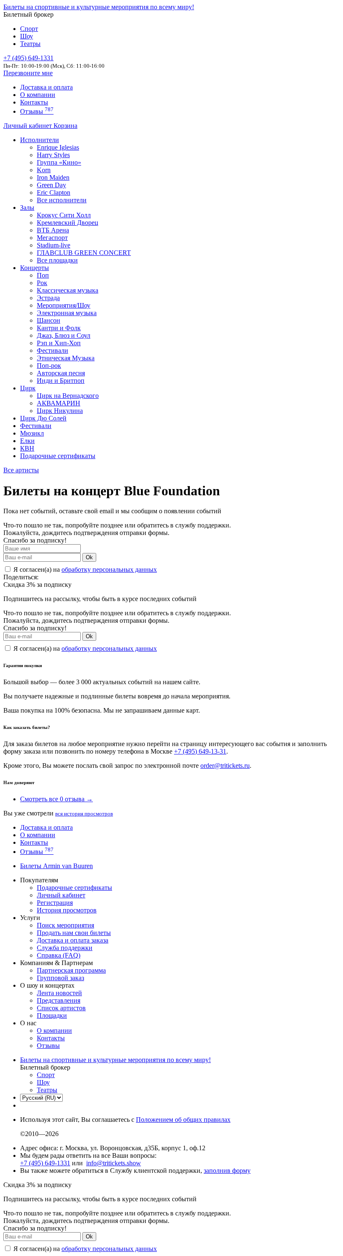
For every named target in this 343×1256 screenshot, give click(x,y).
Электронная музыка (67, 312)
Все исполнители (62, 200)
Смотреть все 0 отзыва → (56, 799)
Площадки (52, 1015)
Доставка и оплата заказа (72, 940)
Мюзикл (32, 433)
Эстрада (48, 297)
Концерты (34, 267)
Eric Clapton (53, 192)
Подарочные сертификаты (57, 455)
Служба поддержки (64, 947)
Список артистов (61, 1007)
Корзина (65, 125)
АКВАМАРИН (58, 403)
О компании (37, 94)
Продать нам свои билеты (74, 932)
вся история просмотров (84, 813)
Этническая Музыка (66, 358)
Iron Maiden (53, 177)
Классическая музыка (67, 290)
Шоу (26, 36)
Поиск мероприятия (65, 925)
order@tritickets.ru (225, 765)
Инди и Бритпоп (60, 380)
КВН (27, 448)
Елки (27, 440)
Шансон (48, 320)
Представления (58, 1000)
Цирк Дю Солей (43, 418)
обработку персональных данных (109, 569)
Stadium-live (53, 245)
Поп (43, 275)
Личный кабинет (28, 125)
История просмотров (67, 910)
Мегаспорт (52, 237)
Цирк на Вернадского (68, 395)
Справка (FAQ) (58, 955)
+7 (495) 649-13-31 (200, 751)
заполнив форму (227, 1170)
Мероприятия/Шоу (63, 305)
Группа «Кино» (59, 162)
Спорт (29, 28)
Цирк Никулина (60, 410)
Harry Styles (53, 154)
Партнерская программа (71, 970)
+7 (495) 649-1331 (45, 1163)
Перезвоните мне (28, 72)
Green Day (51, 185)
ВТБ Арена (53, 230)
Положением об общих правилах (183, 1119)
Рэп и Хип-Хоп (59, 342)
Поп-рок (49, 365)
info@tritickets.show (113, 1163)
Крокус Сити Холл (64, 215)
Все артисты (21, 470)
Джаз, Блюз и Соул (63, 335)
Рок (42, 282)
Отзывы (37, 111)
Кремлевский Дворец (67, 222)
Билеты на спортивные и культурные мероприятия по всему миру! (98, 6)
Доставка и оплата (46, 87)
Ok (89, 557)
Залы (27, 207)
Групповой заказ (60, 977)
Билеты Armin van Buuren (56, 865)
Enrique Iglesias (58, 147)
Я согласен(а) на (84, 569)
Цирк (28, 388)
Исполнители (39, 139)
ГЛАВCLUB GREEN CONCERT (84, 252)
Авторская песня (61, 373)
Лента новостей (59, 992)
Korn (44, 169)
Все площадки (57, 260)
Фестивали (52, 350)
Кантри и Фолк (59, 327)
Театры (30, 43)
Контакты (34, 102)
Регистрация (55, 902)
